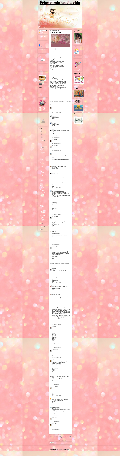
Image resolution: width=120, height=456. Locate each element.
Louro (53, 397)
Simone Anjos (54, 349)
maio (41, 150)
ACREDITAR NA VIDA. (42, 195)
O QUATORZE (54, 386)
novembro (42, 141)
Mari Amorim (54, 216)
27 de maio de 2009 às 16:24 (56, 357)
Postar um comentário (54, 431)
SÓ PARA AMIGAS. (42, 163)
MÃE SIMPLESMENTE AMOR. (42, 202)
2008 (40, 229)
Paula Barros (54, 246)
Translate (41, 32)
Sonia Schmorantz (55, 165)
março (42, 224)
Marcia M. (53, 139)
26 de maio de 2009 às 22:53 (56, 162)
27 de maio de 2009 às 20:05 (56, 421)
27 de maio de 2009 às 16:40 (56, 372)
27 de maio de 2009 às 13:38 (56, 347)
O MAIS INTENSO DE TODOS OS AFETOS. (42, 207)
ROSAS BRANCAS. (42, 169)
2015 (40, 130)
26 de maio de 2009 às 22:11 (56, 119)
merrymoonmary (59, 449)
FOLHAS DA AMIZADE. (42, 175)
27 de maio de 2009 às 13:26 (56, 324)
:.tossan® (53, 326)
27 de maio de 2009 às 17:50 (56, 384)
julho (41, 147)
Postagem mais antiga (67, 436)
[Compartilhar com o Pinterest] (70, 101)
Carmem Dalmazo (54, 106)
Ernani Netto (54, 145)
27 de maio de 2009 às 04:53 (56, 227)
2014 (40, 131)
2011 (40, 136)
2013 (40, 133)
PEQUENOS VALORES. (42, 198)
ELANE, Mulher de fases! (56, 189)
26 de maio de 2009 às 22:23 (56, 137)
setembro (42, 144)
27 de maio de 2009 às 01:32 (56, 206)
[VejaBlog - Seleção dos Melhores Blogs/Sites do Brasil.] (43, 36)
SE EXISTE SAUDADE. (42, 220)
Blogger (68, 449)
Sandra (53, 268)
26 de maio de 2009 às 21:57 (56, 112)
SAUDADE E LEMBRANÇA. (42, 165)
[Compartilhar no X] (68, 101)
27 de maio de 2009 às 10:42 (56, 260)
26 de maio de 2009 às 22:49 (56, 150)
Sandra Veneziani (54, 359)
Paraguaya (53, 423)
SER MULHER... (42, 172)
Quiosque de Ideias (55, 284)
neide (53, 375)
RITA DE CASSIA (55, 114)
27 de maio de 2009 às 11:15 (56, 282)
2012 (40, 134)
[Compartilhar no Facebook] (69, 101)
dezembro (42, 140)
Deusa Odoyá (54, 406)
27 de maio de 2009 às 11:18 (56, 290)
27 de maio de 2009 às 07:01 (56, 244)
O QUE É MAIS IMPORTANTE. (42, 187)
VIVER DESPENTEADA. (42, 152)
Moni (53, 262)
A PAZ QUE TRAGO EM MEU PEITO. (42, 156)
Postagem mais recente (54, 436)
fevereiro (42, 226)
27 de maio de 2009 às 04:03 (56, 214)
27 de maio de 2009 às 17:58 (56, 395)
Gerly (53, 152)
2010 (40, 137)
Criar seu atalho (40, 46)
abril (41, 223)
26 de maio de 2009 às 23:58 (56, 170)
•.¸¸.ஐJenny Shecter (55, 129)
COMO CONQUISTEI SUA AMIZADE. (42, 191)
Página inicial (60, 437)
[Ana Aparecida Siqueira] (39, 45)
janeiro (42, 227)
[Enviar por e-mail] (66, 101)
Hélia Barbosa (54, 293)
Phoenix (53, 417)
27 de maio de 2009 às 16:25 (56, 364)
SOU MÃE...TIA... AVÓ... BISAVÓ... (42, 213)
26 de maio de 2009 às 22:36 (56, 143)
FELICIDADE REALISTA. (42, 217)
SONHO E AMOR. (42, 183)
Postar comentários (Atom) (62, 440)
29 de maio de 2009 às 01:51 (56, 429)
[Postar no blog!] (67, 101)
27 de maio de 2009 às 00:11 (56, 187)
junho (42, 149)
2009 (40, 139)
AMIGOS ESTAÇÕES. (42, 160)
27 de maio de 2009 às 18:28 (56, 403)
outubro (42, 143)
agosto (42, 146)
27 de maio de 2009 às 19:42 (56, 415)
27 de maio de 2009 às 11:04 (56, 266)
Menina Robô (54, 172)
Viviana (53, 229)
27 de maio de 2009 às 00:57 (56, 200)
